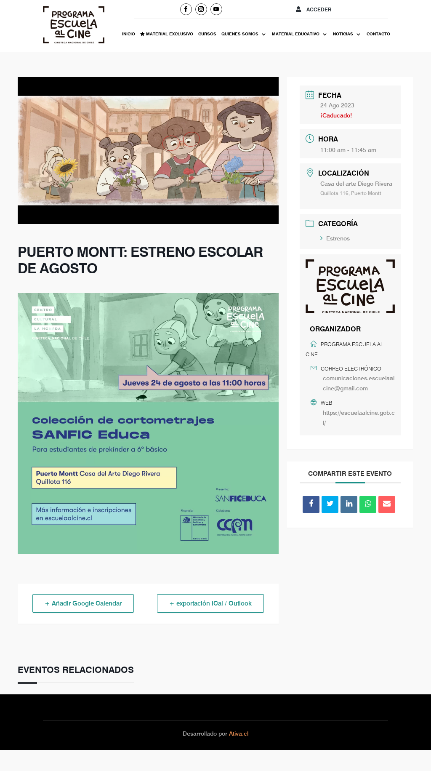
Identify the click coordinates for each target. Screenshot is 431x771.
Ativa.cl (238, 733)
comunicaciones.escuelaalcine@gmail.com (358, 383)
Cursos (207, 34)
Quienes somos (239, 34)
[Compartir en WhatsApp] (367, 504)
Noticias (343, 34)
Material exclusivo (169, 34)
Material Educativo (295, 34)
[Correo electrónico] (386, 504)
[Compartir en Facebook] (311, 504)
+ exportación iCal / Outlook (210, 603)
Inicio (128, 34)
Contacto (378, 34)
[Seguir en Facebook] (186, 9)
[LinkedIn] (349, 504)
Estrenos (338, 238)
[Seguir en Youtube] (216, 9)
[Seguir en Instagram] (201, 9)
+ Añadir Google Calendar (83, 603)
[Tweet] (330, 504)
